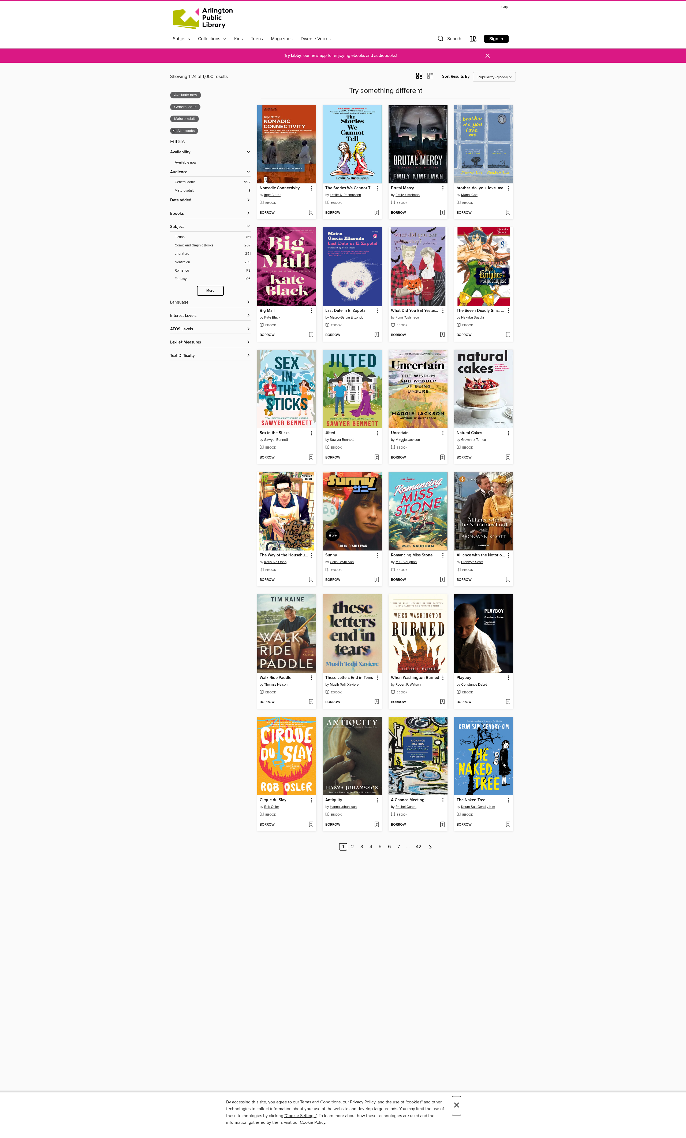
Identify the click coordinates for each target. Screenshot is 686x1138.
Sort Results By (456, 76)
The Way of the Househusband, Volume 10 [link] (284, 555)
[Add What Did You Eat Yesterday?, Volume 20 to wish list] (442, 335)
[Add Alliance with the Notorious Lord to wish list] (508, 580)
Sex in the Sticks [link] (274, 433)
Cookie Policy (312, 1122)
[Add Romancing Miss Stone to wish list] (442, 580)
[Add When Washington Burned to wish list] (442, 702)
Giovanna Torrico (473, 440)
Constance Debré (474, 684)
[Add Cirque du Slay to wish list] (311, 824)
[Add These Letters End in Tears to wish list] (376, 702)
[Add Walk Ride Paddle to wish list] (311, 702)
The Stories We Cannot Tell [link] (349, 188)
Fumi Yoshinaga (407, 317)
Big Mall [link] (267, 310)
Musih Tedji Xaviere (344, 684)
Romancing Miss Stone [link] (412, 555)
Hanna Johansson (343, 807)
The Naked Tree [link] (471, 800)
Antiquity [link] (333, 800)
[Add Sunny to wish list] (376, 580)
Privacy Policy (362, 1102)
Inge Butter (272, 195)
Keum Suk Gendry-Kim (478, 807)
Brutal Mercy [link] (402, 188)
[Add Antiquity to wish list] (376, 824)
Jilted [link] (330, 433)
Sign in (496, 39)
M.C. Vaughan (406, 562)
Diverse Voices (316, 39)
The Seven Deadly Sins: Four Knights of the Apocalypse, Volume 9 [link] (481, 310)
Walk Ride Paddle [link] (275, 677)
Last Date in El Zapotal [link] (346, 310)
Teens (257, 39)
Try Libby (292, 55)
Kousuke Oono (275, 562)
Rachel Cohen (406, 807)
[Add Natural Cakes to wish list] (508, 457)
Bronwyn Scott (472, 562)
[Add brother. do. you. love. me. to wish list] (508, 212)
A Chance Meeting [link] (407, 800)
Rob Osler (271, 807)
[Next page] (430, 847)
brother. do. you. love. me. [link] (480, 188)
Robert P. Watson (408, 684)
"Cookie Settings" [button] (300, 1115)
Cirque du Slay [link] (273, 800)
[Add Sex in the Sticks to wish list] (311, 457)
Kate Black (272, 317)
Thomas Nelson (276, 684)
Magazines (282, 39)
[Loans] (473, 40)
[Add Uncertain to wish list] (442, 457)
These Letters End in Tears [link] (349, 677)
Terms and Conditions (320, 1102)
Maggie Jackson (408, 440)
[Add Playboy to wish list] (508, 702)
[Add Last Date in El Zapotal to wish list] (376, 335)
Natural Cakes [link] (469, 433)
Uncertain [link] (400, 433)
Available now (185, 162)
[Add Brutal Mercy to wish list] (442, 212)
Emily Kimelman (408, 195)
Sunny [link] (331, 555)
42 (419, 847)
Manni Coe (469, 195)
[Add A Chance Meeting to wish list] (442, 824)
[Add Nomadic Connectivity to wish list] (311, 212)
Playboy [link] (464, 677)
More (210, 291)
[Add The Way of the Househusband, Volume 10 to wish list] (311, 580)
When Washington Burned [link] (415, 677)
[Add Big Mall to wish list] (311, 335)
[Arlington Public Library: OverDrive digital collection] (203, 18)
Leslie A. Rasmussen (345, 195)
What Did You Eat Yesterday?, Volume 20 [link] (415, 310)
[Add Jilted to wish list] (376, 457)
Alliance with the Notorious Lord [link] (481, 555)
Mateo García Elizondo (346, 317)
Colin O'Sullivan (342, 562)
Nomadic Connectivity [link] (280, 188)
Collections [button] (210, 39)
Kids (238, 39)
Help (504, 7)
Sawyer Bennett (276, 440)
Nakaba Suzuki (472, 317)
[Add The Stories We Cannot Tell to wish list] (376, 212)
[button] (449, 40)
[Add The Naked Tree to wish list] (508, 824)
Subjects (181, 39)
